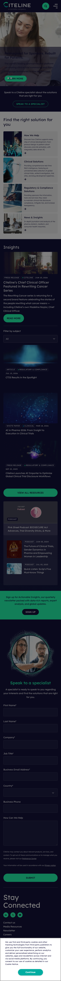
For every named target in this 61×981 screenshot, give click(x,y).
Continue (30, 972)
